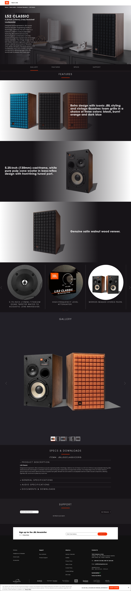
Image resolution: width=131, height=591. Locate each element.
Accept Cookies (114, 587)
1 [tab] (63, 310)
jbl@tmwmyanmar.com (101, 564)
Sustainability (95, 573)
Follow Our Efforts (96, 575)
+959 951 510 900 (98, 560)
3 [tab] (66, 310)
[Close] (128, 587)
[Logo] (16, 2)
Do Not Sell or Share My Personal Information (95, 587)
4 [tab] (68, 310)
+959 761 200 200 (108, 560)
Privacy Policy (28, 589)
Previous (1, 287)
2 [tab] (65, 310)
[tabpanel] (25, 287)
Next (130, 287)
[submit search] (37, 512)
